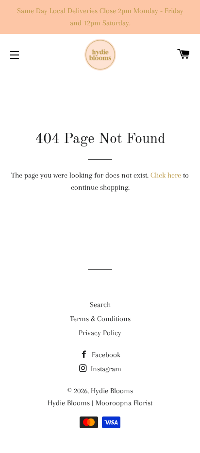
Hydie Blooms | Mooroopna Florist (100, 403)
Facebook (105, 354)
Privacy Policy (100, 332)
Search (100, 304)
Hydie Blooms (112, 390)
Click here (165, 175)
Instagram (105, 368)
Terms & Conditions (100, 318)
